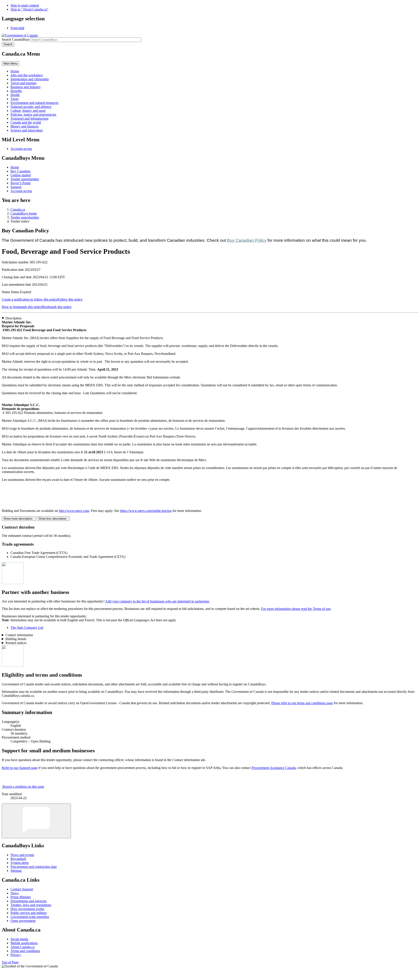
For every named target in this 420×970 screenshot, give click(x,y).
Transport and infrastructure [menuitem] (29, 118)
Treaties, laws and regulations (30, 905)
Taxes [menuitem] (14, 99)
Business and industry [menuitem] (25, 87)
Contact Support (21, 889)
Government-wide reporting (29, 917)
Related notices (15, 643)
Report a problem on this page (23, 786)
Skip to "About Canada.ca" (29, 9)
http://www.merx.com (74, 511)
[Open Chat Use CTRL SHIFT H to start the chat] (36, 821)
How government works (27, 909)
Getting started (20, 175)
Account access (21, 149)
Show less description (53, 518)
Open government (22, 921)
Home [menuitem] (14, 71)
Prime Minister (20, 897)
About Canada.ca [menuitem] (22, 947)
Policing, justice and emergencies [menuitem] (33, 114)
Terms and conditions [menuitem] (25, 951)
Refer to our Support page (20, 768)
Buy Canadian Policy (246, 240)
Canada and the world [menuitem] (25, 122)
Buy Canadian (20, 171)
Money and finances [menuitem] (24, 126)
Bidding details (15, 639)
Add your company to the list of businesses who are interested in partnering (157, 601)
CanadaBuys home (23, 213)
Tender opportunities (24, 179)
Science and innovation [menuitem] (26, 130)
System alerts (19, 863)
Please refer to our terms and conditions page (302, 703)
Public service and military (28, 913)
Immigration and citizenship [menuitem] (29, 79)
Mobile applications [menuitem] (24, 943)
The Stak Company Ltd (26, 627)
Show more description (19, 518)
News (14, 893)
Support (15, 187)
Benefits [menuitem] (16, 91)
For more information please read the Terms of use (296, 609)
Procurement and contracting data (33, 866)
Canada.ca (17, 209)
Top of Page (10, 962)
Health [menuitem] (15, 95)
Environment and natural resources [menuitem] (34, 103)
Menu (11, 63)
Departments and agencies (28, 901)
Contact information (19, 635)
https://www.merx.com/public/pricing (146, 511)
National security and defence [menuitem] (30, 107)
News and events (22, 855)
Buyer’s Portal (20, 183)
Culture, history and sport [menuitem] (28, 110)
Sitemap (16, 870)
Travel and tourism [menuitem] (23, 83)
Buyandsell (18, 859)
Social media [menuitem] (19, 939)
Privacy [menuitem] (15, 955)
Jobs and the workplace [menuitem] (26, 75)
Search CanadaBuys (16, 39)
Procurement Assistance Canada (274, 768)
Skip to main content (24, 5)
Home (14, 167)
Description (13, 318)
